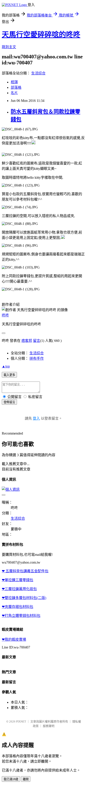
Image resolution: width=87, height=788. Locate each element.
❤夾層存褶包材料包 (17, 607)
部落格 (16, 87)
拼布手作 (36, 358)
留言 (36, 341)
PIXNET (21, 721)
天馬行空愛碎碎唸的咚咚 (41, 35)
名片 (14, 93)
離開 (26, 779)
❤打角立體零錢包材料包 (21, 616)
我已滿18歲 (11, 779)
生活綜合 (38, 73)
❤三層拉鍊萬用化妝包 (19, 589)
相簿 (14, 82)
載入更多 (9, 375)
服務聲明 (48, 726)
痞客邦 (26, 341)
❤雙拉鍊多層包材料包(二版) (24, 598)
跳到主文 (9, 47)
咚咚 (5, 315)
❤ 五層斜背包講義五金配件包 (25, 571)
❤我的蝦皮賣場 (14, 639)
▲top (6, 366)
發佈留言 (9, 402)
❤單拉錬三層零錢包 (17, 580)
